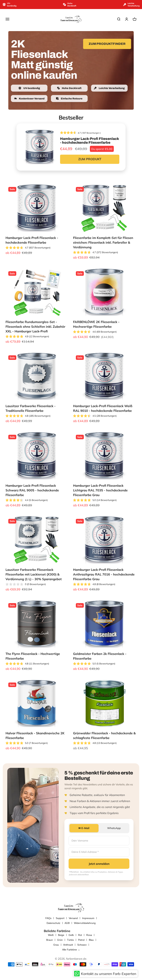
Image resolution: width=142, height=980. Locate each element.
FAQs (48, 918)
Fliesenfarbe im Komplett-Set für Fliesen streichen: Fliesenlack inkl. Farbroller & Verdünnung (103, 242)
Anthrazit (68, 944)
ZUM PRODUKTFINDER (107, 44)
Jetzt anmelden (99, 863)
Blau (91, 939)
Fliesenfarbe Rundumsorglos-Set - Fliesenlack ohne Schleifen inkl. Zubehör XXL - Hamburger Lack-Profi (35, 326)
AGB (67, 923)
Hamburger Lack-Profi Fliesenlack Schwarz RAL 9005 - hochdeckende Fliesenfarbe (32, 490)
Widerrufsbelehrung (85, 923)
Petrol (81, 939)
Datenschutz (53, 923)
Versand (73, 918)
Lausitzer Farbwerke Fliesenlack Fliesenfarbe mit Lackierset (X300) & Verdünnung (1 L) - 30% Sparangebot (34, 574)
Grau (56, 944)
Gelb (71, 935)
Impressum (88, 918)
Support (60, 918)
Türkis (70, 939)
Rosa (89, 935)
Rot (80, 935)
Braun (49, 939)
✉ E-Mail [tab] (83, 828)
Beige (61, 935)
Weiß (51, 935)
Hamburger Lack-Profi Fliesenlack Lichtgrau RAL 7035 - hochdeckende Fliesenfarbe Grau (100, 490)
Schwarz (82, 944)
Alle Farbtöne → (71, 949)
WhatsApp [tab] (114, 828)
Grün (60, 939)
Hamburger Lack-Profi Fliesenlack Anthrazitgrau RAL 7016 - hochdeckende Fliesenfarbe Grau (104, 574)
